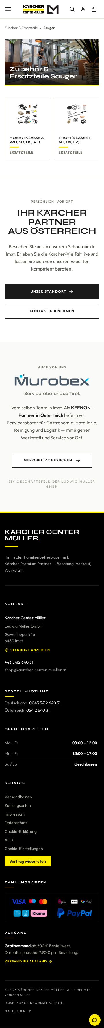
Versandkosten (18, 796)
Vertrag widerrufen (27, 861)
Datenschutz (16, 822)
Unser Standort (49, 291)
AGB (9, 840)
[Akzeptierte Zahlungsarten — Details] (52, 907)
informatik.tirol (46, 1003)
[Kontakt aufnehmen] (95, 1020)
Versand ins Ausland (26, 961)
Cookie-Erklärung (21, 831)
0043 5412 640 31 (45, 702)
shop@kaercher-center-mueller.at (35, 669)
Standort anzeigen (30, 650)
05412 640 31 (38, 710)
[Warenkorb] (94, 9)
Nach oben (15, 1011)
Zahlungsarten (18, 805)
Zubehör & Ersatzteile (21, 28)
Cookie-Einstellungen (24, 848)
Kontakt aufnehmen (52, 311)
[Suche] (72, 9)
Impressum (15, 814)
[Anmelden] (83, 9)
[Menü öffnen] (8, 9)
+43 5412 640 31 (19, 662)
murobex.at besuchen (48, 460)
